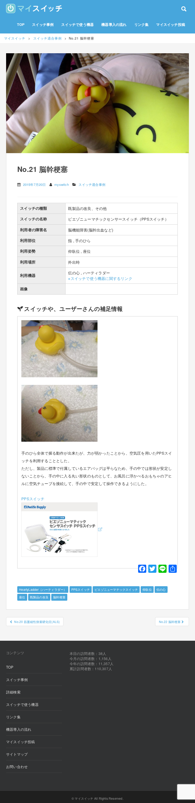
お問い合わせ (17, 766)
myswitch (61, 184)
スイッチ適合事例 (91, 184)
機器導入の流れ (113, 25)
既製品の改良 (39, 597)
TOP (21, 25)
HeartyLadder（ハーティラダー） (43, 589)
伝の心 (161, 589)
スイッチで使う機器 (77, 25)
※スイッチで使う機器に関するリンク (100, 278)
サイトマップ (17, 754)
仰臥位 (147, 589)
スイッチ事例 (43, 25)
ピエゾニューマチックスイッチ (116, 589)
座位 (22, 597)
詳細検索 (13, 691)
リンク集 (141, 25)
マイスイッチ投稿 (170, 25)
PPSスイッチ (80, 589)
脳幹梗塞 (59, 597)
